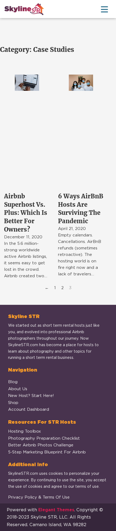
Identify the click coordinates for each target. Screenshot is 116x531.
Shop (13, 402)
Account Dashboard (28, 409)
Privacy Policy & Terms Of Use (39, 497)
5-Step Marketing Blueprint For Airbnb (47, 452)
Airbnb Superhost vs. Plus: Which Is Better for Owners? (25, 212)
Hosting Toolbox (24, 431)
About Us (17, 388)
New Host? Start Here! (31, 395)
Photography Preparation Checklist (44, 438)
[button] (58, 9)
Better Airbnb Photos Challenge (40, 445)
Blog (13, 381)
